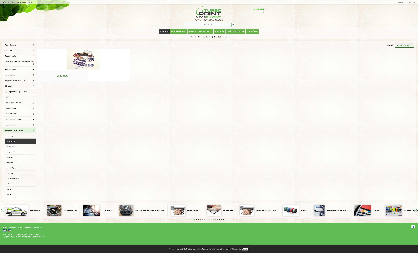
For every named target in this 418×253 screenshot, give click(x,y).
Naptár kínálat (10, 125)
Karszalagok (10, 136)
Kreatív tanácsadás (178, 31)
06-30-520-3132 (10, 2)
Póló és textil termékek (13, 103)
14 (219, 219)
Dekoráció (192, 31)
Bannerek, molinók (13, 178)
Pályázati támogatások (235, 31)
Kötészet (8, 97)
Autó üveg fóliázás (12, 50)
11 (213, 219)
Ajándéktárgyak (11, 108)
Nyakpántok (11, 146)
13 (217, 219)
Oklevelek (10, 162)
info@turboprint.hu (25, 2)
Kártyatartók (11, 152)
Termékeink (164, 31)
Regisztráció (411, 2)
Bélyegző (8, 86)
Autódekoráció (10, 45)
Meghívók (10, 157)
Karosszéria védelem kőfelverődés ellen (20, 61)
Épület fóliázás (10, 56)
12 (215, 219)
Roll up (9, 184)
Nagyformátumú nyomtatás (15, 80)
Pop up (9, 189)
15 (221, 219)
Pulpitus (9, 194)
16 (223, 219)
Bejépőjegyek (222, 37)
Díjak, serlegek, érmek (13, 168)
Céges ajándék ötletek (13, 119)
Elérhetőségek (252, 31)
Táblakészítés (10, 75)
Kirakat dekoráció (11, 69)
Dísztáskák (10, 173)
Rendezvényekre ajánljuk (209, 37)
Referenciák (219, 31)
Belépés (400, 2)
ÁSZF (5, 227)
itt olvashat (237, 249)
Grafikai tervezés (205, 31)
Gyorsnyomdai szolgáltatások (16, 91)
